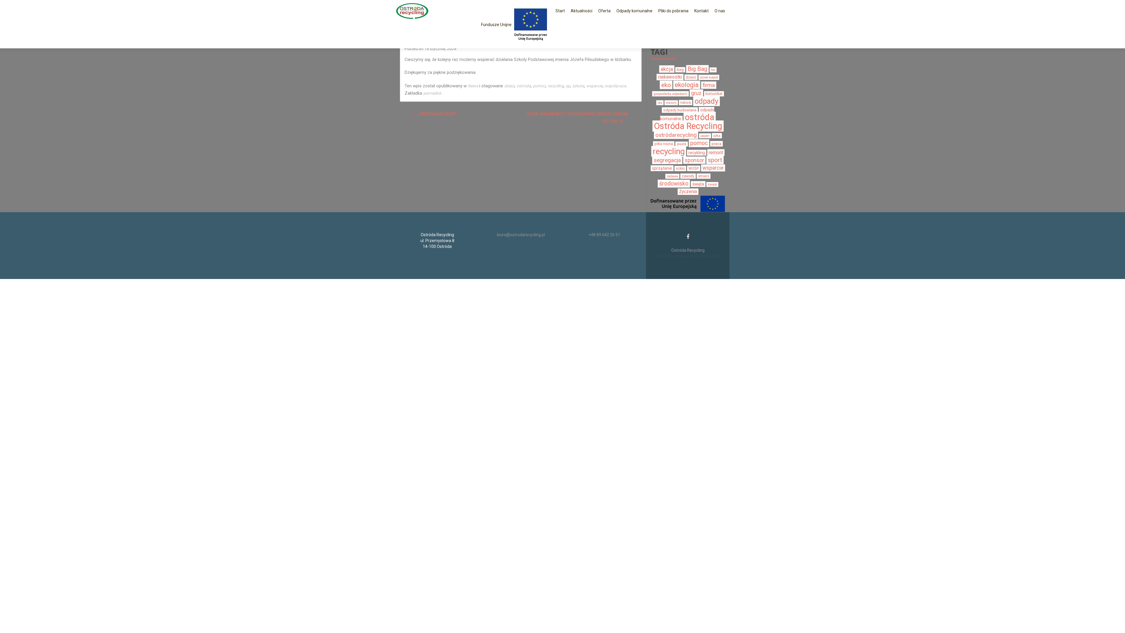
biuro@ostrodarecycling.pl (521, 234)
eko (666, 85)
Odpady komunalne (634, 10)
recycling (556, 86)
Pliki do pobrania (673, 10)
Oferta (604, 10)
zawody (688, 176)
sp (568, 86)
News (473, 86)
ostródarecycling (676, 135)
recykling (696, 152)
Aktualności (581, 10)
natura (685, 103)
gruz (696, 93)
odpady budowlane (679, 110)
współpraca (615, 86)
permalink (432, 93)
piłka (716, 136)
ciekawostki (670, 77)
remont (716, 152)
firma (709, 85)
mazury (671, 103)
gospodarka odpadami (670, 94)
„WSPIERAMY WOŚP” (435, 114)
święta (698, 184)
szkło (680, 168)
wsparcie (594, 86)
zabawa (672, 176)
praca (716, 144)
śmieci (703, 176)
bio (713, 70)
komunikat (713, 94)
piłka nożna (663, 144)
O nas (720, 10)
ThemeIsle (709, 256)
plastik (681, 144)
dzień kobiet (709, 77)
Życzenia (688, 191)
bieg (680, 70)
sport (715, 160)
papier (705, 136)
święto (712, 184)
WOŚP (693, 168)
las (660, 103)
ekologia (687, 85)
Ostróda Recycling (688, 126)
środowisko (673, 183)
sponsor (694, 160)
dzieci (509, 86)
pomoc (539, 86)
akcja (667, 69)
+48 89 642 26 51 (604, 234)
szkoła (578, 86)
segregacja (667, 160)
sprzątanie (662, 168)
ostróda (524, 86)
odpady (706, 101)
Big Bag (697, 69)
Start (560, 10)
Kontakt (701, 10)
